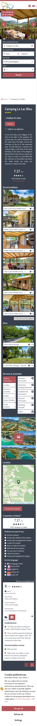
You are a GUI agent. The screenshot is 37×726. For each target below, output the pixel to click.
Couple (14, 543)
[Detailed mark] (12, 617)
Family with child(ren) (19, 538)
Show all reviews (18, 181)
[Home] (7, 6)
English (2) (14, 569)
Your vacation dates (8, 50)
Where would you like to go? (10, 42)
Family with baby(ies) (18, 556)
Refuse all (18, 714)
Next (33, 24)
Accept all (18, 708)
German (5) (15, 572)
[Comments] (6, 617)
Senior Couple (16, 546)
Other (13, 554)
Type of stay (6, 58)
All (13, 535)
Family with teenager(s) (19, 540)
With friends (15, 548)
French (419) (15, 566)
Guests (4, 66)
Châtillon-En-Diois (13, 118)
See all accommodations (25, 319)
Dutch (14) (14, 575)
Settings (19, 720)
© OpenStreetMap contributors (23, 503)
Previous (3, 24)
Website (10, 124)
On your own (15, 551)
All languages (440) (16, 564)
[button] (18, 482)
